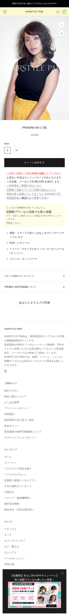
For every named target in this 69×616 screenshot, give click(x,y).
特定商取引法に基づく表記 (19, 419)
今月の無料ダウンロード (17, 486)
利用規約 (12, 198)
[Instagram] (5, 371)
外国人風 (9, 564)
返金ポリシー (11, 425)
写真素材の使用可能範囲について (20, 287)
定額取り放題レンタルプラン (20, 480)
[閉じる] (62, 573)
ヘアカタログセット (15, 474)
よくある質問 (11, 402)
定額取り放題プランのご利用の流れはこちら (31, 189)
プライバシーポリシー (16, 408)
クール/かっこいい (14, 558)
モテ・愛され (11, 546)
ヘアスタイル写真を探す (17, 468)
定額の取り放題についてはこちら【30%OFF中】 (34, 194)
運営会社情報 (11, 503)
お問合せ (9, 492)
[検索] (58, 11)
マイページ (10, 462)
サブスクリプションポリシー (20, 437)
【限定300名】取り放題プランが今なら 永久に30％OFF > (34, 3)
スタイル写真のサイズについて (19, 276)
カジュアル (10, 552)
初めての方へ (11, 390)
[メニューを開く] (5, 11)
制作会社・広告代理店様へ (19, 509)
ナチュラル (10, 529)
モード (8, 534)
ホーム (8, 456)
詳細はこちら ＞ (14, 222)
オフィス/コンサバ (14, 540)
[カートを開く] (64, 11)
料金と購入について (15, 396)
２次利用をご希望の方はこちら (24, 185)
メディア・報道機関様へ (17, 497)
